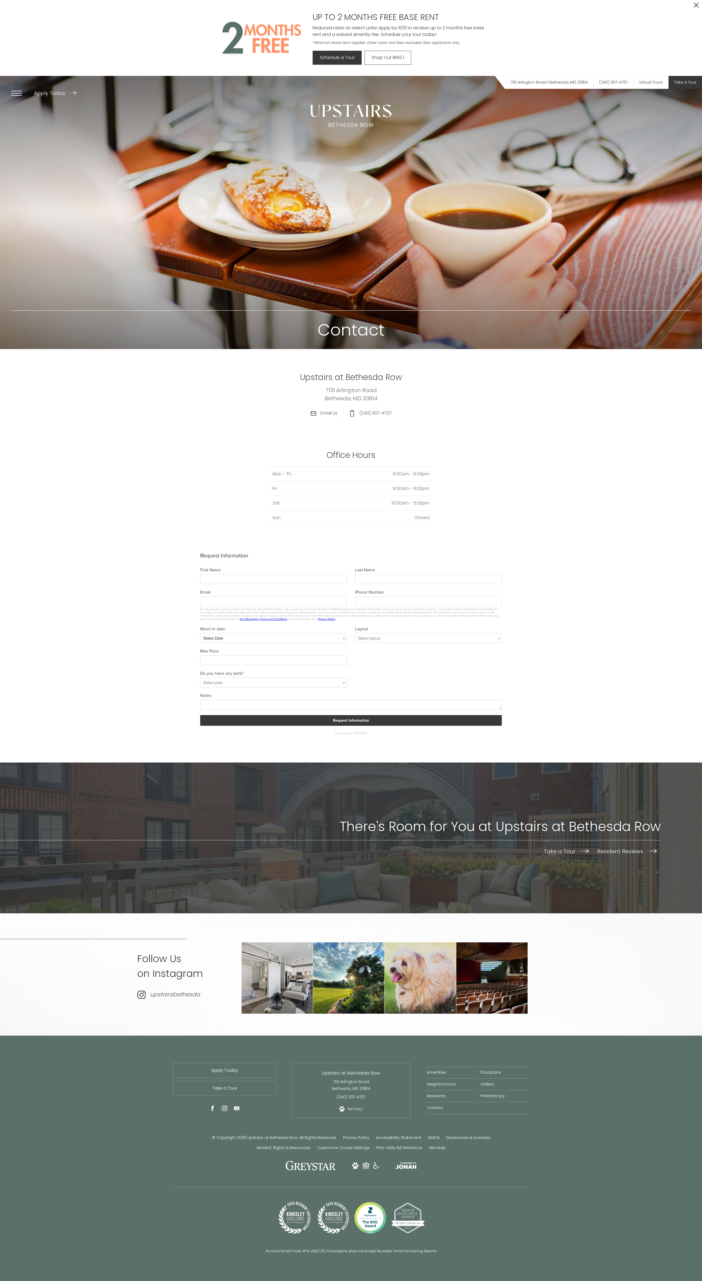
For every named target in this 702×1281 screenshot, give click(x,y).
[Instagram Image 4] (492, 978)
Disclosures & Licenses (468, 1137)
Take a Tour (560, 851)
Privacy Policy (356, 1137)
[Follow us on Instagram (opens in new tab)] (224, 1109)
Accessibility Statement (398, 1137)
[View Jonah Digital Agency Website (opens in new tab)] (406, 1166)
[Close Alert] (696, 6)
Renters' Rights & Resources (283, 1147)
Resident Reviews (620, 851)
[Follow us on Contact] (236, 1109)
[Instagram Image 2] (348, 978)
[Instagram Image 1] (277, 978)
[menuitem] (451, 1072)
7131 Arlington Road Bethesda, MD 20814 (351, 1085)
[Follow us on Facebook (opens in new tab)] (212, 1109)
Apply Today (50, 93)
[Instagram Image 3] (420, 978)
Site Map (437, 1147)
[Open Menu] (16, 93)
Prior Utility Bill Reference (399, 1147)
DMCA (434, 1137)
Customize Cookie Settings (343, 1147)
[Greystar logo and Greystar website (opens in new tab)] (311, 1169)
